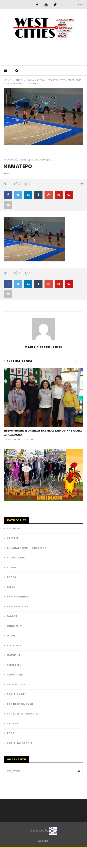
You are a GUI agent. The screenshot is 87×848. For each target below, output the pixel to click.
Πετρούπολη (16, 684)
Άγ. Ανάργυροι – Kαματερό (27, 547)
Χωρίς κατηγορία (19, 742)
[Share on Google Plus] (49, 195)
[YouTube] (46, 4)
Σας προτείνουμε (20, 703)
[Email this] (8, 205)
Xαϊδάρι (12, 538)
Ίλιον (11, 635)
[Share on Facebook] (8, 195)
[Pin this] (59, 195)
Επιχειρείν (14, 625)
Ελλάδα (12, 616)
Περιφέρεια (15, 674)
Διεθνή (12, 586)
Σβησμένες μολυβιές (23, 713)
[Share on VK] (69, 195)
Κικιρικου (14, 645)
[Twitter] (55, 4)
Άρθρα (11, 577)
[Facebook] (36, 4)
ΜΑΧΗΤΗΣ (14, 655)
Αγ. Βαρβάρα (16, 557)
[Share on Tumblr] (38, 195)
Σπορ (19, 80)
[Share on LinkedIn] (28, 195)
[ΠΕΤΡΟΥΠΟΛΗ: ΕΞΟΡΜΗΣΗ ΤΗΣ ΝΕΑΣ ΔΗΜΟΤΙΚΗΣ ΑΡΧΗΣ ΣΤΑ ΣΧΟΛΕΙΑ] (43, 397)
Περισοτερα (82, 184)
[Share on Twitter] (18, 195)
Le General (15, 528)
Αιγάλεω (13, 567)
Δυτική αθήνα (17, 596)
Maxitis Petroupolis (42, 159)
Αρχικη (43, 840)
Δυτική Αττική (18, 606)
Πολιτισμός (16, 694)
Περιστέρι (14, 664)
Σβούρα (12, 723)
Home (7, 80)
